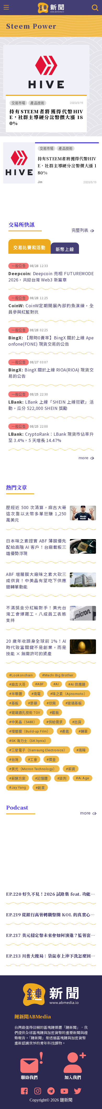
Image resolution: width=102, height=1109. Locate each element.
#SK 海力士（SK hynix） (28, 741)
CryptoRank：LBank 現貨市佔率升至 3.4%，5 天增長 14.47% (51, 437)
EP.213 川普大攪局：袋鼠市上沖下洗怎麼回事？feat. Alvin (51, 956)
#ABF (39, 684)
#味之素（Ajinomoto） (68, 694)
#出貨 (77, 722)
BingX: (15, 337)
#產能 (64, 731)
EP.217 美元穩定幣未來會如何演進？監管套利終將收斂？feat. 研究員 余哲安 (51, 935)
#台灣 (14, 760)
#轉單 (83, 731)
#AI (56, 684)
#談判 (62, 778)
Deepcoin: (19, 273)
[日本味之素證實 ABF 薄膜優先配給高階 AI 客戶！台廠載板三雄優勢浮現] (83, 552)
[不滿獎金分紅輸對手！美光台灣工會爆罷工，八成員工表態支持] (83, 619)
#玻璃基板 (73, 703)
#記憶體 (41, 778)
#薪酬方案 (17, 778)
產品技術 (37, 103)
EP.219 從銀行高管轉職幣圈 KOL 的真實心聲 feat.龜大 (51, 915)
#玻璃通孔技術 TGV (24, 713)
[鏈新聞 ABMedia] (51, 7)
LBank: (16, 402)
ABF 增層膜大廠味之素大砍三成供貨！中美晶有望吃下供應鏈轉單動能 (36, 580)
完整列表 (80, 230)
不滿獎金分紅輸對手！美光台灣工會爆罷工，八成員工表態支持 (36, 613)
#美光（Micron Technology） (32, 769)
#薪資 (70, 769)
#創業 (40, 788)
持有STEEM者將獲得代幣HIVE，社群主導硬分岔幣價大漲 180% (46, 117)
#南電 (36, 694)
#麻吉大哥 (17, 684)
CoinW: (16, 305)
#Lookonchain (21, 675)
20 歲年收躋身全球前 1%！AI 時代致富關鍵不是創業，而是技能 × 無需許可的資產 (36, 647)
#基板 (14, 703)
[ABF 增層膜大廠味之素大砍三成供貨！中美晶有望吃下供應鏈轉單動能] (83, 585)
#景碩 (32, 703)
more (83, 457)
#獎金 (51, 760)
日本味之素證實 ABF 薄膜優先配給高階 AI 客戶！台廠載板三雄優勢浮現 (36, 547)
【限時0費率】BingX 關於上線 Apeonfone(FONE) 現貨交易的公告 (51, 340)
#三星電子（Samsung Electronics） (38, 750)
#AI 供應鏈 (77, 684)
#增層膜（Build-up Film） (29, 731)
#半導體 (15, 694)
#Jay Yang (17, 787)
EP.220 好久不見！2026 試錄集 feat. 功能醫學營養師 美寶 (51, 894)
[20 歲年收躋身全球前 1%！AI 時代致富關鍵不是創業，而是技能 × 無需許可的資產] (83, 652)
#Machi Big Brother (57, 675)
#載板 (54, 713)
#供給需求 (54, 722)
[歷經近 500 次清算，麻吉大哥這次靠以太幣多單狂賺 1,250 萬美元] (83, 519)
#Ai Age (82, 778)
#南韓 (81, 750)
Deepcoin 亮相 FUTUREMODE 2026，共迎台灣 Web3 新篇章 (51, 276)
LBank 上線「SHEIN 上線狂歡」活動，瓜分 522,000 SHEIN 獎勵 (51, 405)
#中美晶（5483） (23, 722)
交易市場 (18, 103)
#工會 (32, 760)
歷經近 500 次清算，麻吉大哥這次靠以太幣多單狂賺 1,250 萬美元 (36, 513)
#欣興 (51, 703)
